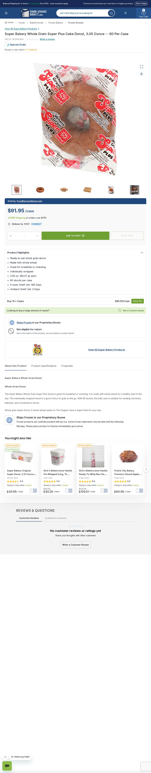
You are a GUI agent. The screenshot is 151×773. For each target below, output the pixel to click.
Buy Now (128, 235)
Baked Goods (36, 22)
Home (11, 22)
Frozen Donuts (75, 22)
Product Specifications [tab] (43, 365)
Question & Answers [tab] (56, 518)
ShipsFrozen (24, 322)
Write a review (47, 39)
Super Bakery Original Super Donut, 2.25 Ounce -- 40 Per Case (21, 474)
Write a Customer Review (75, 544)
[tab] (16, 190)
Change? (36, 224)
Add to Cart (73, 235)
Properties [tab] (67, 365)
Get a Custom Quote (133, 310)
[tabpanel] (75, 402)
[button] (125, 13)
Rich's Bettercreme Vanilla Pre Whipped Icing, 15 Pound (58, 474)
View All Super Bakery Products (21, 28)
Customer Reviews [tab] (29, 518)
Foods (22, 22)
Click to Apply (141, 4)
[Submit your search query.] (111, 13)
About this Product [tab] (16, 365)
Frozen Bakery (56, 22)
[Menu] (6, 13)
